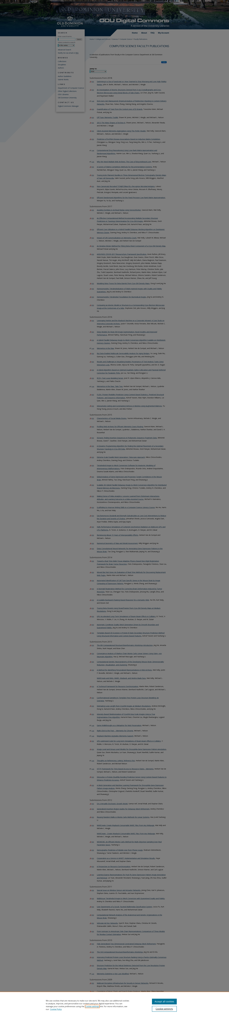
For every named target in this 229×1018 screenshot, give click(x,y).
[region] (114, 1005)
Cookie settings (92, 1006)
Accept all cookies (164, 1001)
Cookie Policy (56, 1009)
